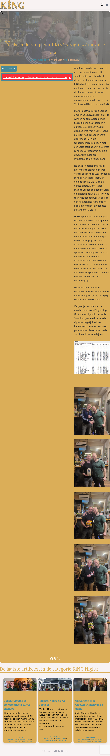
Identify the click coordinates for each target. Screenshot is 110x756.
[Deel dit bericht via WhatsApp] (58, 658)
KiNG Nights (27, 742)
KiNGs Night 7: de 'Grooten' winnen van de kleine (89, 704)
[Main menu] (107, 4)
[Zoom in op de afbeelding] (55, 22)
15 (52, 751)
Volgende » (61, 751)
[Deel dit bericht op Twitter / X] (55, 658)
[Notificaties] (102, 4)
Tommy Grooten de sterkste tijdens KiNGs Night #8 (17, 704)
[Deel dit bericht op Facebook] (51, 658)
